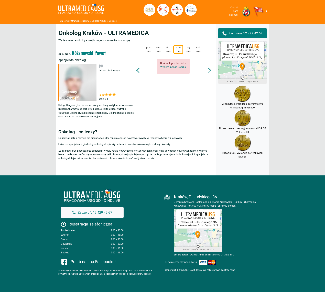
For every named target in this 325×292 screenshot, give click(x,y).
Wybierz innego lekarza (173, 67)
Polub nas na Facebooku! (93, 262)
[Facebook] (64, 261)
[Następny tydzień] (207, 70)
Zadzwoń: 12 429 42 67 (245, 33)
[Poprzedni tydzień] (140, 70)
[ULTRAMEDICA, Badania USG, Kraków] (91, 9)
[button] (267, 11)
